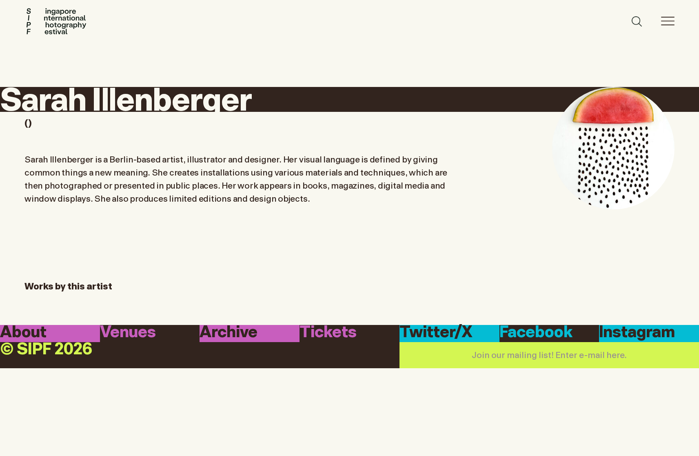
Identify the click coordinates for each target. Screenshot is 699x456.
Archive (228, 333)
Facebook (536, 333)
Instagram (637, 333)
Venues (128, 333)
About (23, 333)
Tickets (328, 333)
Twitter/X (436, 333)
